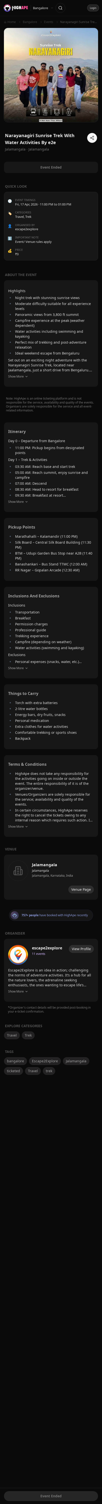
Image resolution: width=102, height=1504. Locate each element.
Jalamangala (38, 149)
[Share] (92, 138)
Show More (16, 376)
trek (49, 1071)
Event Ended (51, 1496)
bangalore (15, 1061)
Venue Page (81, 889)
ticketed (13, 1071)
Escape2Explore (45, 1061)
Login (93, 8)
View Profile (81, 948)
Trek (28, 216)
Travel (19, 216)
